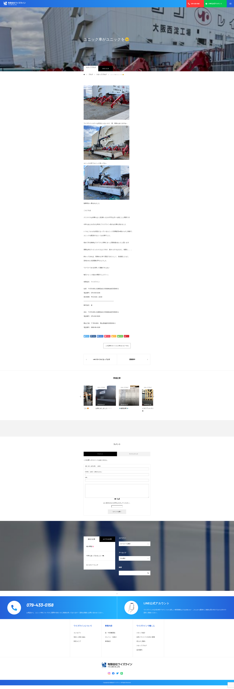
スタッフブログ (91, 67)
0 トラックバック (133, 454)
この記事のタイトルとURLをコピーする (117, 345)
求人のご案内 (140, 641)
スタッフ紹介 (140, 633)
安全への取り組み (79, 637)
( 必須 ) (93, 466)
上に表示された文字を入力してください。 (117, 503)
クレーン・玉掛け (111, 637)
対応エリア (77, 641)
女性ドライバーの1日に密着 (145, 637)
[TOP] (117, 593)
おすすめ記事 (107, 539)
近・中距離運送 (110, 633)
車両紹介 (108, 641)
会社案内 (139, 650)
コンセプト (77, 633)
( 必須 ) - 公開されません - (93, 471)
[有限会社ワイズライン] (15, 4)
